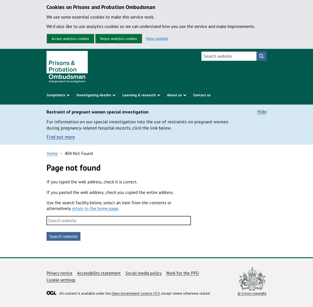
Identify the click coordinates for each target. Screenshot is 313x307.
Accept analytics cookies (70, 38)
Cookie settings (61, 280)
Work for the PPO (182, 273)
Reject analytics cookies (118, 38)
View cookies (157, 38)
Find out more (61, 137)
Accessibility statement (99, 273)
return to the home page (95, 208)
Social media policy (143, 273)
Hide (261, 111)
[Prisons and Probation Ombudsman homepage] (67, 68)
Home (52, 153)
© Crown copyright (252, 293)
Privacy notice (59, 273)
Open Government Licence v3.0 (136, 293)
